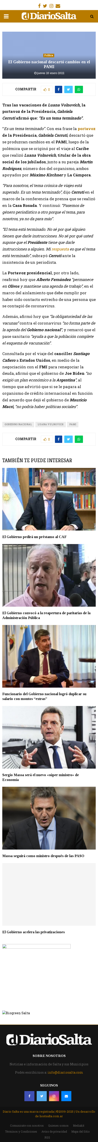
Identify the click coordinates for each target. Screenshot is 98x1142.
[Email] (66, 1096)
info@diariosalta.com (65, 1072)
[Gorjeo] (42, 1096)
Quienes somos (58, 1125)
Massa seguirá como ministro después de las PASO (43, 856)
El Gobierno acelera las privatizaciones (33, 932)
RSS (47, 1137)
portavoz (86, 128)
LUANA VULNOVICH (51, 424)
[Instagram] (54, 1096)
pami (72, 424)
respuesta (60, 249)
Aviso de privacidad (54, 1131)
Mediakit (78, 1125)
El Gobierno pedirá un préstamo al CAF (34, 537)
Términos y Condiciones (21, 1131)
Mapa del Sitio (80, 1131)
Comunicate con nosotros (27, 1125)
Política (48, 55)
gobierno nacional (18, 424)
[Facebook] (29, 1096)
